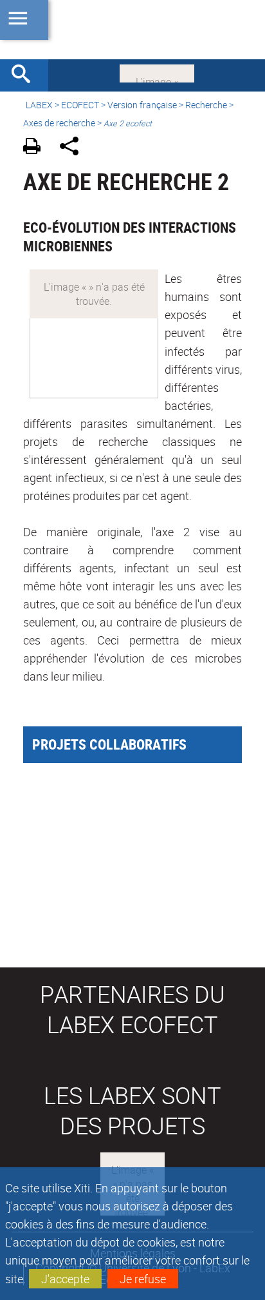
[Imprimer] (36, 148)
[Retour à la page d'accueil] (132, 29)
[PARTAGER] (73, 148)
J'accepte (65, 1278)
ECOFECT (80, 105)
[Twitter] (157, 72)
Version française (142, 105)
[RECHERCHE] (25, 75)
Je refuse (143, 1278)
